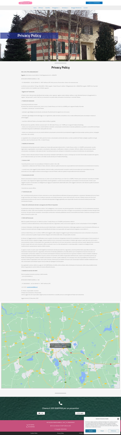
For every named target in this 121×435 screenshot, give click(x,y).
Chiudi (102, 431)
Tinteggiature (55, 8)
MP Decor (41, 8)
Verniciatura (65, 8)
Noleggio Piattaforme (76, 8)
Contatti (86, 8)
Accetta (91, 431)
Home (35, 8)
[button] (118, 419)
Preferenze (113, 431)
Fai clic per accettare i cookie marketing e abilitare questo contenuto (60, 345)
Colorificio (47, 8)
